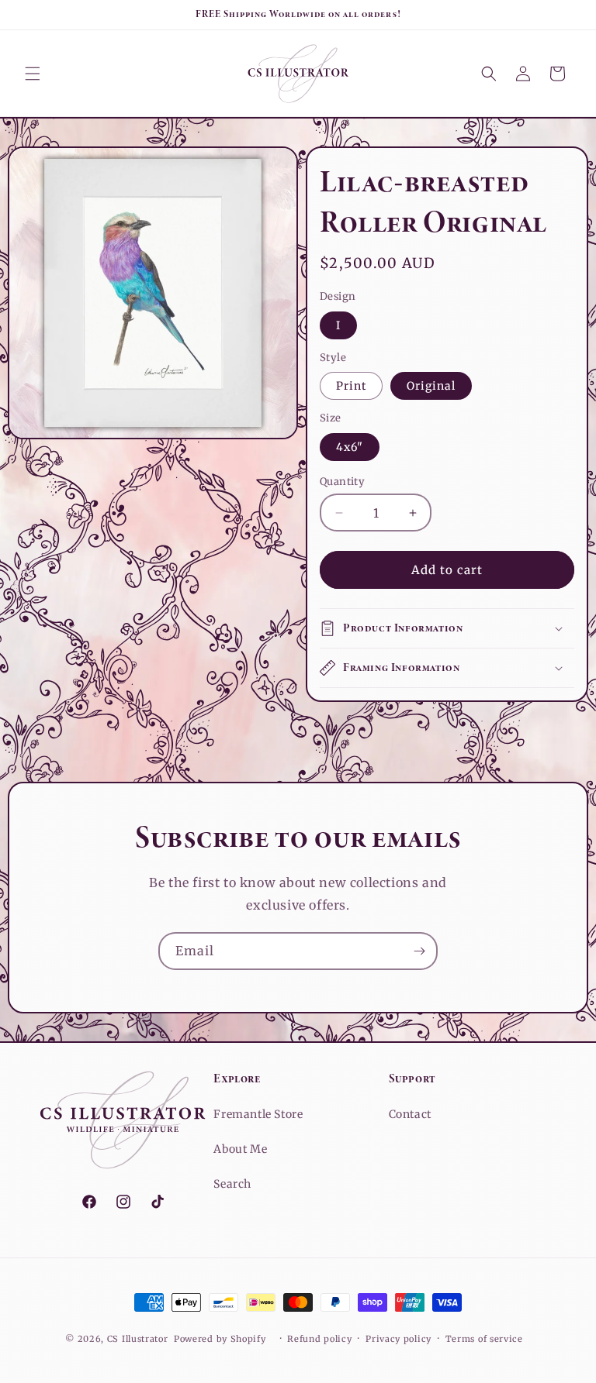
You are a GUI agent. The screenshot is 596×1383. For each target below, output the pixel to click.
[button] (33, 74)
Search (232, 1184)
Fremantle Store (258, 1114)
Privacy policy (398, 1338)
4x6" (349, 447)
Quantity (342, 481)
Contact (410, 1114)
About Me (240, 1149)
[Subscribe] (419, 951)
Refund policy (319, 1338)
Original (431, 386)
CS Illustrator (137, 1338)
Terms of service (484, 1338)
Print (351, 386)
